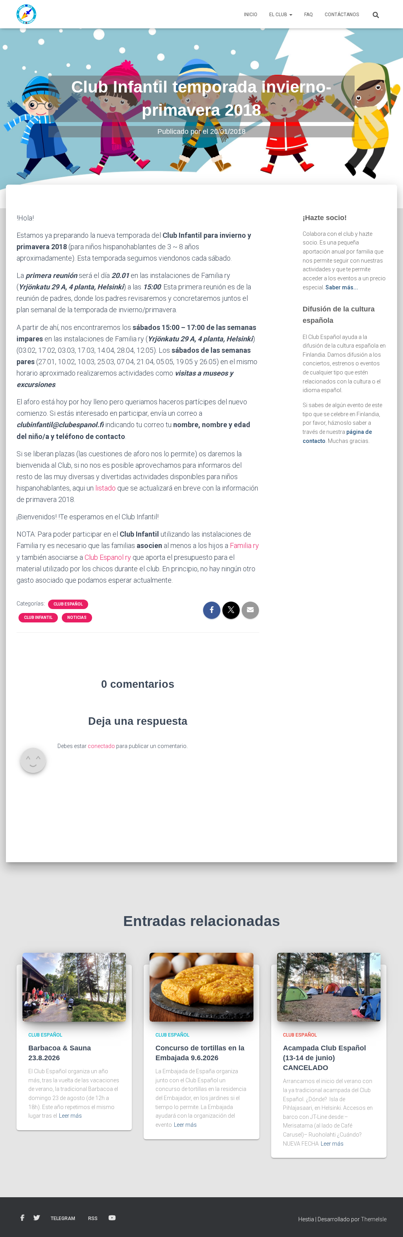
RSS (93, 1218)
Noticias (77, 617)
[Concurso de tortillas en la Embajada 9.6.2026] (201, 986)
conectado (101, 746)
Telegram (63, 1218)
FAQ (308, 14)
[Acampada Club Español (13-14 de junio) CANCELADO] (329, 986)
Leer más (70, 1116)
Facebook (22, 1218)
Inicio (250, 14)
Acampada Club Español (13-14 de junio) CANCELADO (324, 1058)
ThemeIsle (373, 1219)
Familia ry (244, 545)
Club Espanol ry (108, 557)
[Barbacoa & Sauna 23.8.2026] (74, 986)
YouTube (112, 1218)
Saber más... (341, 287)
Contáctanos (342, 14)
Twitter (37, 1218)
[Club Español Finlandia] (26, 14)
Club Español (68, 604)
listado (105, 488)
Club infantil (38, 617)
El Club (278, 14)
